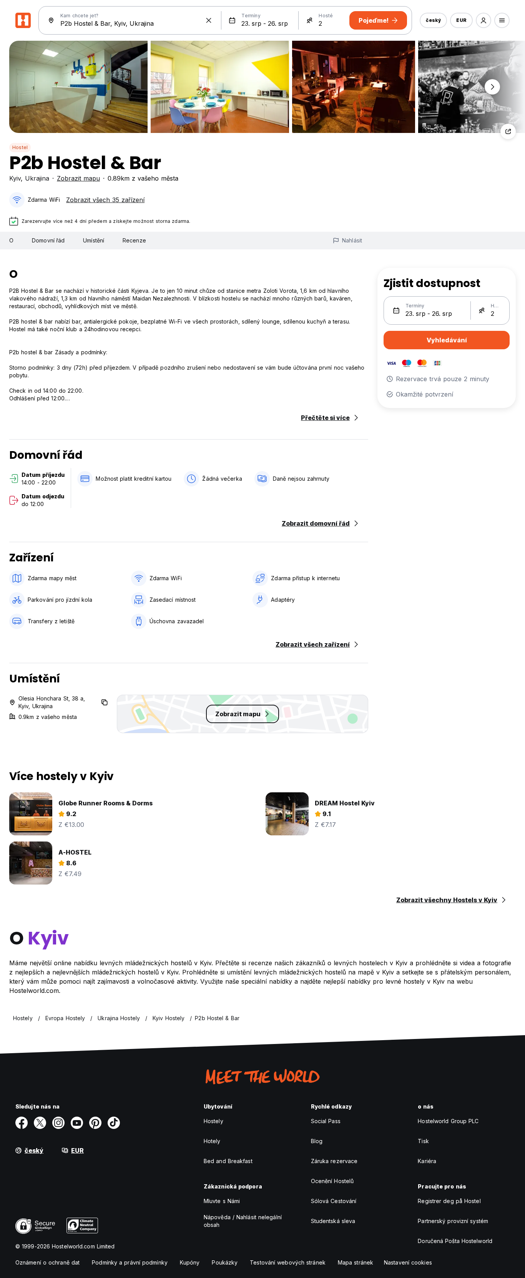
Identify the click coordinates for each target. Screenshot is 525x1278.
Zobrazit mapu (78, 178)
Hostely (213, 1121)
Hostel (20, 147)
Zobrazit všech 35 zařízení (105, 200)
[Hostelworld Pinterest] (95, 1123)
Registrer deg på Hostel (449, 1201)
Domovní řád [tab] (48, 240)
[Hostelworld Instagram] (58, 1123)
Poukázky (225, 1262)
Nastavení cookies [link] (408, 1262)
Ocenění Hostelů (332, 1181)
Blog (316, 1141)
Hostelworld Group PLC (448, 1121)
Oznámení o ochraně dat (47, 1262)
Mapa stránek (355, 1262)
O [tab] (11, 240)
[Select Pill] (483, 20)
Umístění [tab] (93, 240)
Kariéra (427, 1161)
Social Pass (326, 1121)
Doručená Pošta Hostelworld (455, 1241)
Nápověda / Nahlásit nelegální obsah (243, 1221)
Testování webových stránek (288, 1262)
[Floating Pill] (492, 87)
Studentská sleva (333, 1221)
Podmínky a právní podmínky (130, 1262)
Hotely (212, 1141)
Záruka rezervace (334, 1161)
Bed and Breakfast (228, 1161)
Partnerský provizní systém (453, 1221)
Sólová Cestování (334, 1201)
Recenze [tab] (134, 240)
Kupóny (190, 1262)
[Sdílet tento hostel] (508, 131)
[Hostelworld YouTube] (77, 1123)
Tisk (423, 1141)
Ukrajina (37, 178)
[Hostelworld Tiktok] (114, 1123)
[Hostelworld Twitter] (40, 1123)
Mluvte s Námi (222, 1201)
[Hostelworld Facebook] (21, 1123)
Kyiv (15, 178)
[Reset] (208, 20)
